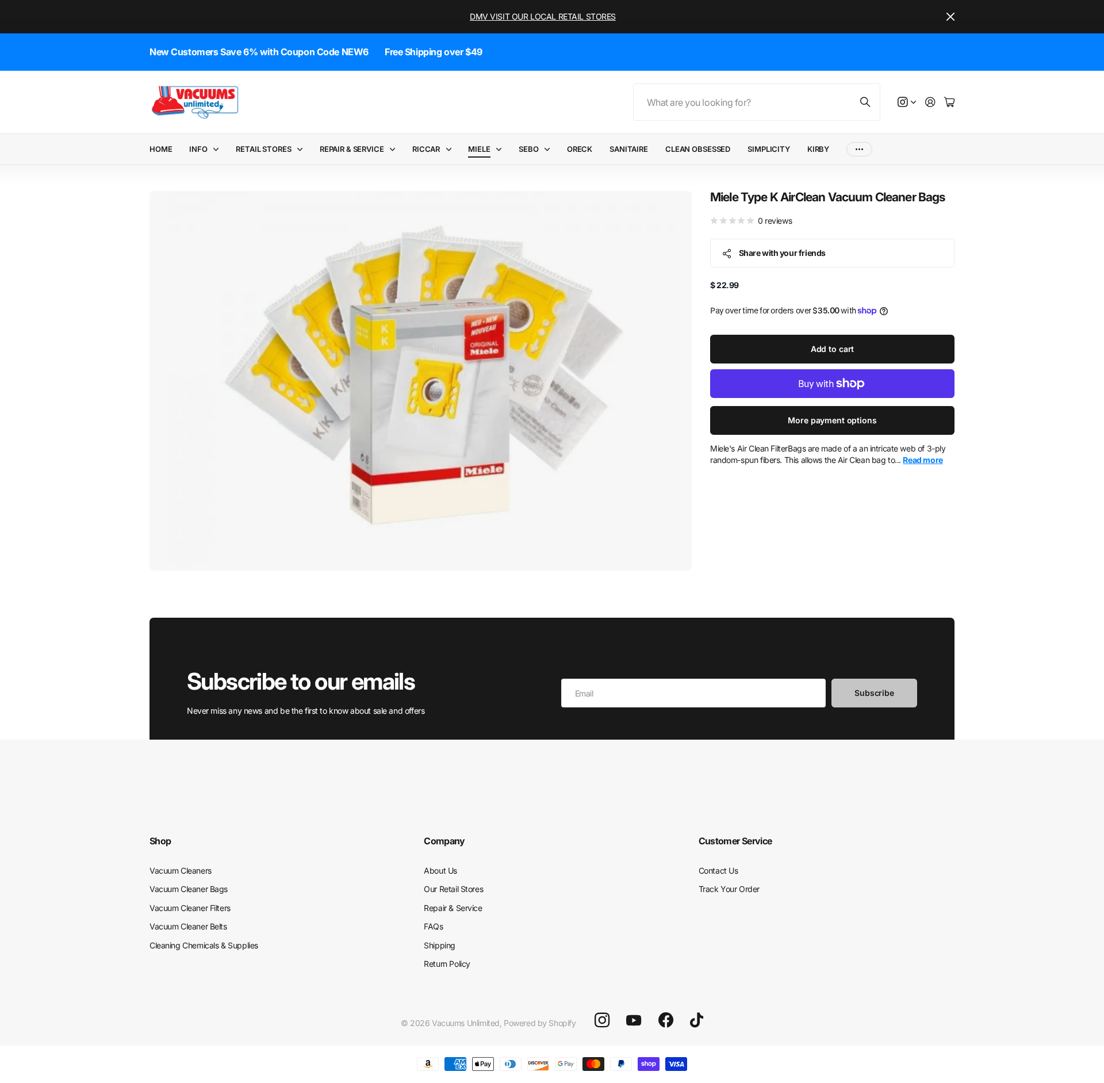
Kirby (818, 149)
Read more (922, 460)
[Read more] (907, 102)
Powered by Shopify (540, 1023)
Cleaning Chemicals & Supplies (204, 945)
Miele (479, 149)
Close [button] (950, 16)
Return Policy (447, 964)
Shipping (439, 945)
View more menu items (859, 149)
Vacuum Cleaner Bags (189, 889)
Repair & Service (352, 149)
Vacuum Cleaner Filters (190, 908)
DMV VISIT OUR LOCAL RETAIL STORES (543, 16)
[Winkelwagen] (949, 102)
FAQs (433, 926)
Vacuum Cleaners (181, 870)
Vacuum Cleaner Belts (188, 926)
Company (444, 841)
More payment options (832, 420)
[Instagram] (602, 1020)
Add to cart (832, 349)
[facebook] (665, 1020)
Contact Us (718, 870)
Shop (160, 841)
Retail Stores (263, 149)
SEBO (528, 149)
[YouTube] (633, 1020)
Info (198, 149)
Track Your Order (729, 889)
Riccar (426, 149)
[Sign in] (930, 102)
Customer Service (735, 841)
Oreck (579, 149)
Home (161, 149)
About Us (440, 870)
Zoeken (866, 102)
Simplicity (768, 149)
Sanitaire (629, 149)
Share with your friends (782, 253)
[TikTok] (696, 1020)
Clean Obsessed (697, 149)
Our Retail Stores (453, 889)
